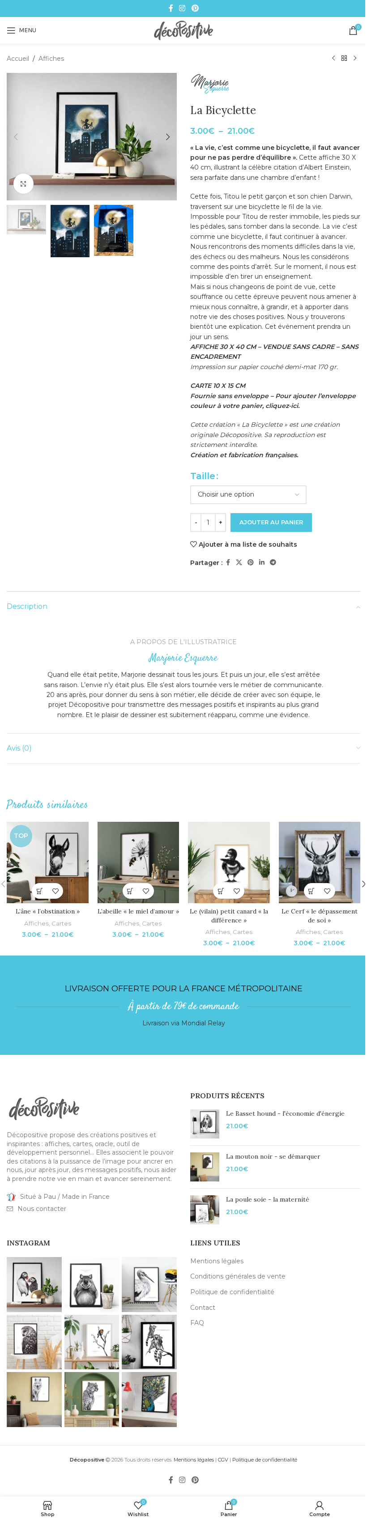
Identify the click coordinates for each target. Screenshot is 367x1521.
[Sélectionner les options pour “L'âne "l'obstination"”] (39, 891)
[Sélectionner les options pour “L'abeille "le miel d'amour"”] (130, 891)
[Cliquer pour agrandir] (23, 184)
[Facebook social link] (171, 8)
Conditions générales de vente (238, 1276)
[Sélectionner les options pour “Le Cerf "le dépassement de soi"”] (312, 891)
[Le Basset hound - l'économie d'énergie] (204, 1124)
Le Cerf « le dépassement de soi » (320, 915)
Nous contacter (41, 1209)
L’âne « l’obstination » (48, 911)
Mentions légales (216, 1261)
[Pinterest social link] (194, 8)
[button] (16, 137)
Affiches (51, 59)
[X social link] (239, 563)
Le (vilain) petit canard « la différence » (229, 915)
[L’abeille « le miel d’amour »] (138, 863)
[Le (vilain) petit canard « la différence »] (229, 863)
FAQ (197, 1323)
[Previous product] (333, 58)
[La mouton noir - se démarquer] (204, 1166)
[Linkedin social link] (261, 563)
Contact (202, 1308)
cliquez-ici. (282, 406)
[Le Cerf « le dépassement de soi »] (320, 863)
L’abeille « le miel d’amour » (138, 911)
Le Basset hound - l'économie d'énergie (285, 1113)
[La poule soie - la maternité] (204, 1209)
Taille (202, 476)
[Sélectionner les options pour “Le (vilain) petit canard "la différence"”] (221, 891)
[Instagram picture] (34, 1284)
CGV (223, 1460)
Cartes (61, 923)
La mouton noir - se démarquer (273, 1156)
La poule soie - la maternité (267, 1199)
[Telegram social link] (273, 563)
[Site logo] (183, 30)
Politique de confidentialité (232, 1292)
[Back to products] (344, 58)
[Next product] (355, 58)
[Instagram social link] (182, 8)
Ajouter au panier (271, 522)
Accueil (18, 59)
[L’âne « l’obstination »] (48, 863)
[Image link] (44, 1108)
